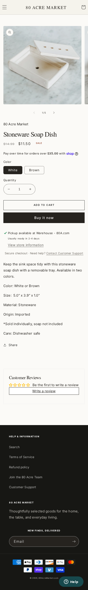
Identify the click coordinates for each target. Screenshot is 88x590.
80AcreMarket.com (48, 578)
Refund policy (19, 467)
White (13, 170)
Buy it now (44, 218)
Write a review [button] (44, 391)
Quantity (9, 180)
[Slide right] (54, 113)
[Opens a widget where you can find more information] (71, 582)
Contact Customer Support (64, 253)
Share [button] (13, 345)
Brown (34, 170)
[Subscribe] (74, 541)
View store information (26, 245)
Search (14, 447)
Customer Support (22, 487)
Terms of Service (21, 457)
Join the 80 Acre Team (25, 477)
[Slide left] (34, 113)
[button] (4, 7)
